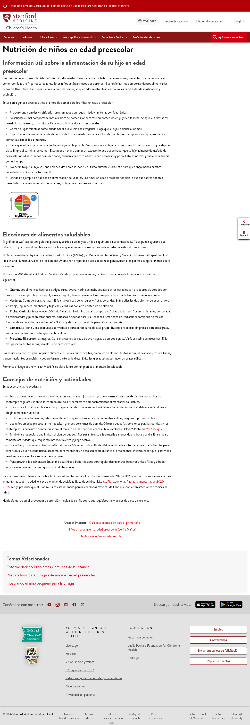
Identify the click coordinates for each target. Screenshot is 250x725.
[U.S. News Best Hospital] (31, 655)
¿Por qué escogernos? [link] (79, 670)
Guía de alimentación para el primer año (114, 523)
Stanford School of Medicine (196, 716)
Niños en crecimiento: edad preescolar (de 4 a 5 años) (102, 529)
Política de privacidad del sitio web (112, 718)
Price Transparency (154, 716)
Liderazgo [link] (71, 646)
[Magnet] (31, 634)
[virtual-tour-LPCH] (49, 605)
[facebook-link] (74, 605)
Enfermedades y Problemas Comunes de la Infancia (48, 566)
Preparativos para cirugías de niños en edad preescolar (51, 575)
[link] (239, 21)
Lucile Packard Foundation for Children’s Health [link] (154, 648)
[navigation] (125, 37)
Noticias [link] (70, 654)
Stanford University (237, 716)
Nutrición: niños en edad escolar (102, 536)
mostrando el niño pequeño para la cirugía (41, 583)
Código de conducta (135, 716)
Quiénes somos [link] (75, 686)
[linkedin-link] (66, 605)
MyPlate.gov (154, 429)
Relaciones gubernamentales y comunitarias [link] (93, 678)
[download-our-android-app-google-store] (231, 604)
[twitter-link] (83, 605)
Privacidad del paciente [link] (80, 695)
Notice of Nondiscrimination (69, 716)
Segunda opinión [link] (176, 21)
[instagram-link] (58, 605)
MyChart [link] (149, 21)
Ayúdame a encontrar (230, 37)
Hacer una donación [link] (141, 637)
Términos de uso (90, 716)
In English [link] (238, 21)
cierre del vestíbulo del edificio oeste (44, 6)
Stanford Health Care (218, 716)
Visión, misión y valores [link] (80, 662)
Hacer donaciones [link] (209, 21)
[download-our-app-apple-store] (205, 604)
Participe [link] (133, 658)
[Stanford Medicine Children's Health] (20, 21)
